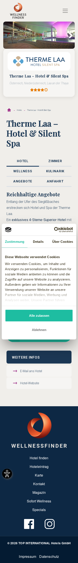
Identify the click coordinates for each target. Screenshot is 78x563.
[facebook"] (28, 524)
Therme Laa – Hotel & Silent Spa (39, 110)
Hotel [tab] (23, 161)
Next (68, 35)
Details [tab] (38, 241)
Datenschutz (49, 556)
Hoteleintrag (39, 466)
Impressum (27, 556)
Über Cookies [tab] (62, 241)
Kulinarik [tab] (55, 171)
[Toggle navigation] (65, 10)
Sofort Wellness (39, 501)
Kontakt (39, 483)
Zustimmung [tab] (14, 241)
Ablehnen (39, 329)
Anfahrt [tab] (55, 181)
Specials (39, 509)
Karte (39, 475)
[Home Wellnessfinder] (39, 430)
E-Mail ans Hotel (31, 371)
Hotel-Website (29, 383)
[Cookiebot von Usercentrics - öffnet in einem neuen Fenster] (55, 229)
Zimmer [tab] (55, 161)
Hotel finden (39, 457)
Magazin (39, 492)
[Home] (18, 11)
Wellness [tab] (22, 171)
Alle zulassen (39, 315)
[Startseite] (9, 110)
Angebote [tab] (22, 181)
